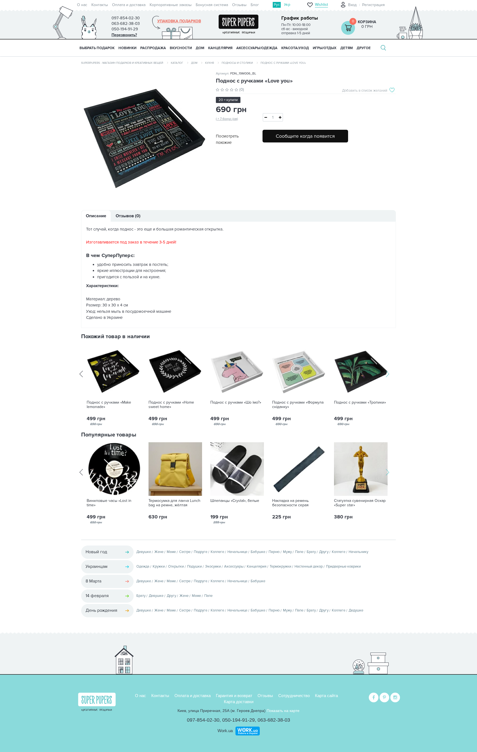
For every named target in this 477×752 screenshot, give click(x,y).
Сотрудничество (294, 695)
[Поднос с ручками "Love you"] (144, 135)
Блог (255, 4)
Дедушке (356, 610)
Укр (287, 4)
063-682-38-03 (274, 720)
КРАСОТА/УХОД (295, 48)
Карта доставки (238, 701)
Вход (352, 4)
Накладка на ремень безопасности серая (290, 503)
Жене (158, 552)
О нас (82, 4)
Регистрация (373, 4)
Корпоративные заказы (171, 4)
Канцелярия (256, 566)
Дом (194, 63)
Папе (299, 552)
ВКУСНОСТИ (181, 48)
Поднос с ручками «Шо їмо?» (235, 402)
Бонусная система (212, 4)
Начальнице (237, 552)
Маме (171, 552)
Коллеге (217, 552)
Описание (96, 216)
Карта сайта (326, 695)
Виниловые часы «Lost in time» (109, 503)
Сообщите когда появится (305, 136)
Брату (311, 552)
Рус (277, 4)
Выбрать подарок (97, 48)
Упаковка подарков (179, 21)
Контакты (99, 4)
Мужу (287, 552)
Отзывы (239, 4)
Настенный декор (309, 566)
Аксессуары (233, 566)
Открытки (176, 566)
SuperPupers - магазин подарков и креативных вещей (122, 63)
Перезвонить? (124, 35)
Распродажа (153, 48)
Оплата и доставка (128, 4)
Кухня (209, 63)
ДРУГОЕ (364, 48)
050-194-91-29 (238, 720)
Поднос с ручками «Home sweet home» (171, 404)
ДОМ (200, 48)
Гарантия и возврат (234, 695)
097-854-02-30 (203, 720)
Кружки (159, 566)
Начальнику (358, 552)
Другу (323, 552)
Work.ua (225, 730)
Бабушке (258, 552)
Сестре (184, 552)
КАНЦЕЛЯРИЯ (220, 48)
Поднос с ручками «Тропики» (360, 402)
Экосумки (213, 566)
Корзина (367, 22)
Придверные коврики (343, 566)
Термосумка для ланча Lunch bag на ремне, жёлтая (174, 503)
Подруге (200, 552)
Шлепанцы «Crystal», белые (234, 501)
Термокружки (280, 566)
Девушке (143, 552)
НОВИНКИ (127, 48)
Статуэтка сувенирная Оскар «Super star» (360, 503)
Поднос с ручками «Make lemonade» (109, 404)
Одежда (142, 566)
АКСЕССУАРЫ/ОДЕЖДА (256, 48)
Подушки (194, 566)
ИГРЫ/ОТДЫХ (324, 48)
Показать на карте (283, 710)
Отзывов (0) (128, 216)
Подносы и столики (237, 63)
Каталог (177, 63)
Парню (274, 552)
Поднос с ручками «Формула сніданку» (298, 404)
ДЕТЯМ (346, 48)
